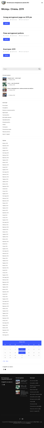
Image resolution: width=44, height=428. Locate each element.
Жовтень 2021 (5, 253)
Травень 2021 (5, 263)
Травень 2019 (5, 313)
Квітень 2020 (5, 289)
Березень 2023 (6, 212)
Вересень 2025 (6, 157)
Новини (4, 124)
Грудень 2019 (5, 299)
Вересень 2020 (6, 282)
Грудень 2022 (5, 219)
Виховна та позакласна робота (9, 110)
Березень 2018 (6, 330)
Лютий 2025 (5, 167)
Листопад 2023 (6, 196)
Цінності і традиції (6, 134)
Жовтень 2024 (5, 174)
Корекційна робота (6, 119)
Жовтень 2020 (5, 279)
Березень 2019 (6, 318)
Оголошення (5, 127)
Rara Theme (36, 421)
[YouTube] (5, 369)
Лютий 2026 (5, 148)
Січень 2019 (5, 320)
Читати (6, 23)
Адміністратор (14, 19)
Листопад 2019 (6, 301)
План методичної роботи (13, 33)
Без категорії (5, 105)
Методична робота (6, 122)
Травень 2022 (5, 236)
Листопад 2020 (6, 277)
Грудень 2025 (5, 150)
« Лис (4, 361)
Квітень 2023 (5, 210)
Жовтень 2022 (5, 224)
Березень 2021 (6, 267)
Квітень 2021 (5, 265)
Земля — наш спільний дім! (13, 83)
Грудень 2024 (5, 169)
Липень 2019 (5, 308)
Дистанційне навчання (7, 117)
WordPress (28, 423)
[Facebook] (3, 369)
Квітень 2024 (5, 184)
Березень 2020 (6, 291)
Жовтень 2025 (5, 155)
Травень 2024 (5, 181)
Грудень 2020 (5, 275)
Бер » (7, 361)
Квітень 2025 (5, 162)
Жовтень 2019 (5, 303)
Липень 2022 (5, 231)
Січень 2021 (5, 272)
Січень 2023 (5, 217)
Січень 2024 (5, 191)
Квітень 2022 (5, 239)
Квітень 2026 (5, 143)
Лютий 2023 (5, 215)
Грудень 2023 (5, 193)
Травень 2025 (5, 160)
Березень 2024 (6, 186)
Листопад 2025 (6, 152)
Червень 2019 (5, 311)
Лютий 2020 (5, 294)
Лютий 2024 (5, 188)
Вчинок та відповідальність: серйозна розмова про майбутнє (20, 88)
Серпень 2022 (5, 229)
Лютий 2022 (5, 243)
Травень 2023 (5, 208)
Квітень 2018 (5, 327)
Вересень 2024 (6, 176)
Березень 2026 (6, 145)
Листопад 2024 (6, 172)
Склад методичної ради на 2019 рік (17, 17)
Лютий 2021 (5, 270)
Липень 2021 (5, 258)
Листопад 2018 (6, 322)
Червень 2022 (5, 234)
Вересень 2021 (6, 255)
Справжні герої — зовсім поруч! (14, 78)
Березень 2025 (6, 164)
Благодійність (5, 107)
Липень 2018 (5, 325)
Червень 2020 (5, 284)
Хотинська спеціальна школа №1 (18, 2)
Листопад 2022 (6, 222)
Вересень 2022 (6, 227)
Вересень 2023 (6, 200)
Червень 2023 (5, 205)
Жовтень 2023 (5, 198)
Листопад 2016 (6, 334)
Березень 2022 (6, 241)
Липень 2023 (5, 203)
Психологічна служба (7, 129)
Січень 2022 (5, 246)
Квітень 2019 (5, 315)
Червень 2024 (5, 179)
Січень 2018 (5, 332)
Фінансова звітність (6, 131)
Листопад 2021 (6, 251)
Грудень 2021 (5, 248)
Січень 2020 (5, 296)
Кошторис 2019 (9, 49)
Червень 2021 (5, 260)
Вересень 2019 (6, 306)
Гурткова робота (6, 115)
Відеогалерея (5, 112)
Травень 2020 (5, 287)
